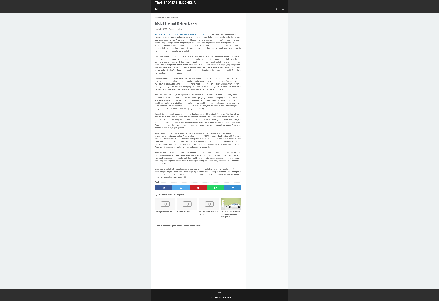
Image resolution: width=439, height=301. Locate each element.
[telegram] (232, 187)
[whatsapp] (215, 187)
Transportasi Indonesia (175, 3)
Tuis (157, 9)
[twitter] (181, 187)
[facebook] (163, 187)
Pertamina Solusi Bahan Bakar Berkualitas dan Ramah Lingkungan (182, 34)
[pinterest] (198, 187)
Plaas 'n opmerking (175, 29)
